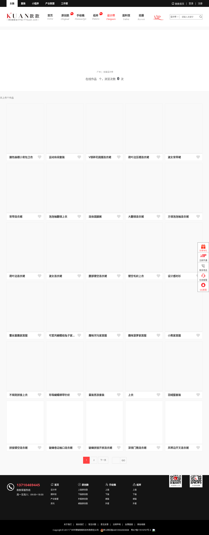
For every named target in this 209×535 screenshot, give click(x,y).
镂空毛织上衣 (136, 276)
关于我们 (68, 524)
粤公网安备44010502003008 (117, 530)
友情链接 (129, 524)
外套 (107, 504)
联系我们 (80, 524)
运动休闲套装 (57, 157)
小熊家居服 (174, 335)
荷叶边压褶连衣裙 (138, 157)
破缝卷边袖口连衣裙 (60, 448)
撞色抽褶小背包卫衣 (21, 157)
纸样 (139, 484)
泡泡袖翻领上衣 (58, 216)
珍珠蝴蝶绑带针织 (59, 395)
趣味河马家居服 (98, 335)
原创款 (85, 484)
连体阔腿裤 (95, 216)
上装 (107, 490)
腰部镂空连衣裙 (98, 276)
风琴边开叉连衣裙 (178, 448)
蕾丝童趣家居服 (18, 335)
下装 (107, 494)
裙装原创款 (83, 504)
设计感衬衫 (174, 276)
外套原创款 (83, 499)
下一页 (103, 460)
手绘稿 (112, 484)
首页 (56, 484)
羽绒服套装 (174, 395)
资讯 (53, 504)
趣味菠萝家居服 (137, 335)
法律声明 (117, 524)
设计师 (53, 490)
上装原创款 (83, 490)
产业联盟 (54, 499)
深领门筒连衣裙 (137, 448)
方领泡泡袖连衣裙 (178, 216)
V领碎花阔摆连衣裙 (100, 157)
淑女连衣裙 (55, 276)
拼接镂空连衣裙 (18, 448)
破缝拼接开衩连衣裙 (100, 448)
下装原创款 (83, 494)
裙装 (107, 499)
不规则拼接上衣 (18, 395)
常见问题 (92, 524)
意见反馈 (104, 524)
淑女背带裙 (174, 157)
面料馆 (53, 494)
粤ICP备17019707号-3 (141, 530)
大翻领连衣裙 (136, 216)
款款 (23, 17)
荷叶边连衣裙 (17, 276)
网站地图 (141, 524)
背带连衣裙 (15, 216)
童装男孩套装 (96, 395)
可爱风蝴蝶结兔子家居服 (62, 335)
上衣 (130, 395)
